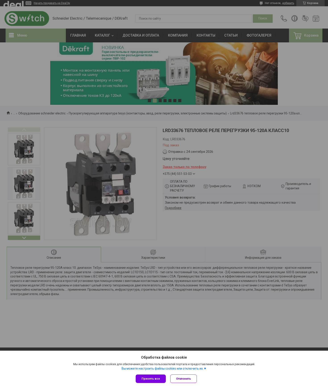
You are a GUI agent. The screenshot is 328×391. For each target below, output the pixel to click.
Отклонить (183, 378)
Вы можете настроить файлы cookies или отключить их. (162, 368)
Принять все (150, 378)
